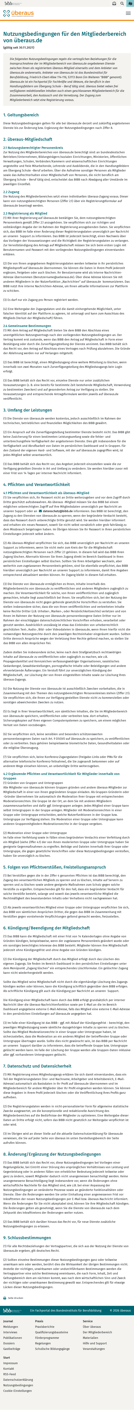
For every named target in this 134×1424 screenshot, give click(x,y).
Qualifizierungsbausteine (51, 1332)
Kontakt (8, 1369)
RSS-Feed (9, 1374)
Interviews (10, 1332)
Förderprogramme (47, 1338)
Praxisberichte (44, 1327)
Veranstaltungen (94, 1349)
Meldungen (10, 1327)
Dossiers (9, 1343)
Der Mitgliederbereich (97, 1332)
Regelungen (43, 1343)
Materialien (90, 1338)
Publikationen (12, 1338)
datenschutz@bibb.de (58, 511)
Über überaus (92, 1327)
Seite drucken (15, 1298)
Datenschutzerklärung (18, 1380)
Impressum (10, 1363)
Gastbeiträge (11, 1349)
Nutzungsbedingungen (18, 1385)
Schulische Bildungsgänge (52, 1349)
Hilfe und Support (95, 1343)
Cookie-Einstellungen (17, 1391)
